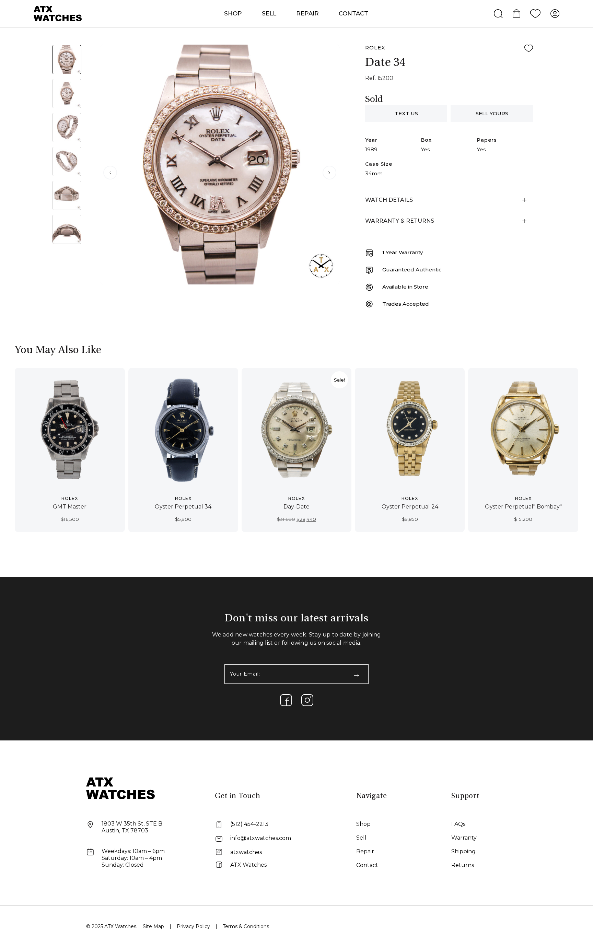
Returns (462, 865)
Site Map (153, 926)
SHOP (233, 13)
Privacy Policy (193, 926)
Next (329, 172)
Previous (110, 172)
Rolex (375, 47)
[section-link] (286, 700)
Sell (269, 13)
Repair (365, 851)
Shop (363, 824)
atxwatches (246, 852)
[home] (120, 787)
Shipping (463, 851)
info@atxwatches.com (260, 838)
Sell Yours (492, 113)
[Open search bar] (498, 13)
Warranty (464, 837)
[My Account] (554, 13)
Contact (353, 13)
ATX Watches (248, 865)
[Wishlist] (535, 13)
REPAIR (307, 13)
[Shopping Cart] (517, 13)
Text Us (406, 113)
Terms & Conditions (246, 926)
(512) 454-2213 (249, 824)
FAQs (458, 824)
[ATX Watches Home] (58, 13)
